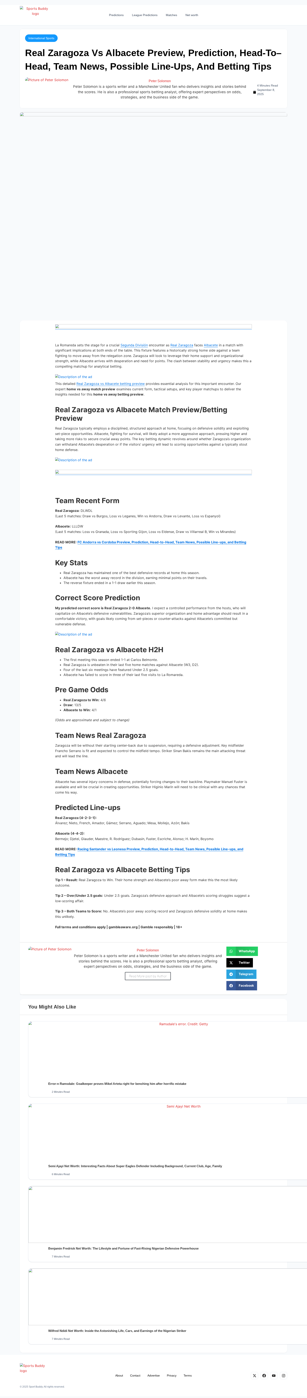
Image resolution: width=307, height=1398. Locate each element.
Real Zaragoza (181, 345)
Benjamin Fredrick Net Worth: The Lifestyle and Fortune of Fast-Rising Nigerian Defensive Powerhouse (123, 1248)
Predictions (116, 15)
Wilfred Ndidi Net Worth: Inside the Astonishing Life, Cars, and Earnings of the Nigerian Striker (117, 1331)
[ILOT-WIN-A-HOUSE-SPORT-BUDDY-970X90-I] (153, 327)
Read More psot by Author (148, 976)
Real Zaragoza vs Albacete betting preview (110, 384)
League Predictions (144, 15)
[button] (41, 38)
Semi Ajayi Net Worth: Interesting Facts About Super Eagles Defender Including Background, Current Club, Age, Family (135, 1166)
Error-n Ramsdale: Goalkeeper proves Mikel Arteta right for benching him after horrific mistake (117, 1083)
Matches (171, 15)
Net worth (191, 15)
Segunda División (134, 345)
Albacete (211, 345)
